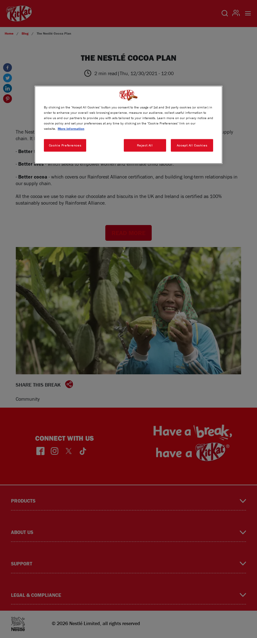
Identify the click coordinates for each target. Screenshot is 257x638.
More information (71, 128)
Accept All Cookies (192, 145)
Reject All (145, 145)
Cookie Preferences (65, 145)
